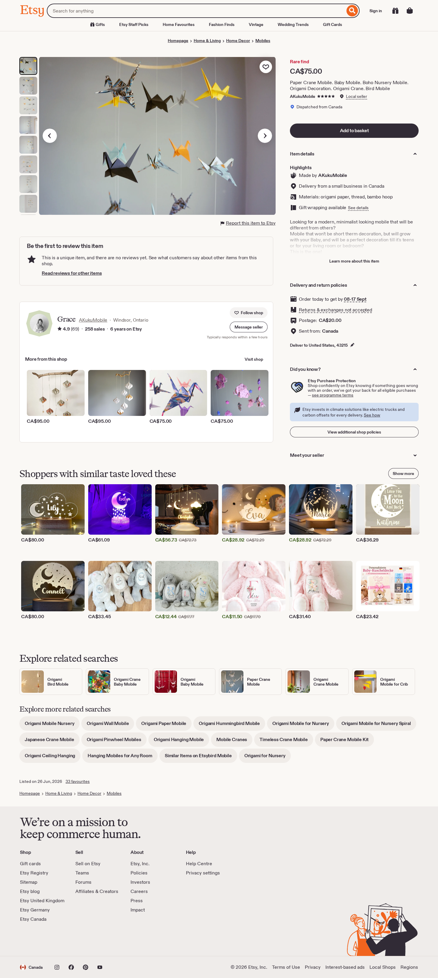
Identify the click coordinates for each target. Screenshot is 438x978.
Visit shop (254, 359)
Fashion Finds (221, 24)
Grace (66, 319)
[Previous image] (50, 136)
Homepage (178, 40)
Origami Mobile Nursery (52, 725)
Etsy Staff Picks (133, 24)
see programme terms (332, 395)
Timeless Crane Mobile (286, 741)
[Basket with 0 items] (410, 11)
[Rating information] (59, 329)
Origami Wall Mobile (110, 725)
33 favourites (78, 781)
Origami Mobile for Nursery (303, 725)
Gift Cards (332, 24)
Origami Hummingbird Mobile (232, 725)
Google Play (85, 939)
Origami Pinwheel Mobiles (117, 741)
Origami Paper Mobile (166, 725)
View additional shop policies (354, 432)
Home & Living (207, 40)
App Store (40, 939)
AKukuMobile (302, 96)
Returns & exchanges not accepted (335, 310)
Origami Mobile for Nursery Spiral (378, 725)
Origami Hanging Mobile (181, 741)
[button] (249, 327)
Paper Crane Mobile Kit (347, 741)
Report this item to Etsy (251, 223)
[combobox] (196, 11)
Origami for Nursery (267, 757)
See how (372, 415)
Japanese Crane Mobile (52, 741)
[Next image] (265, 136)
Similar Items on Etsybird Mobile (201, 757)
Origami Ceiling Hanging (52, 757)
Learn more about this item (354, 261)
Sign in (375, 10)
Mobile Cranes (234, 741)
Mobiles (262, 40)
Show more (403, 473)
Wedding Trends (293, 24)
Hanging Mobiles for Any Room (123, 757)
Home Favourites (179, 24)
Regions (409, 967)
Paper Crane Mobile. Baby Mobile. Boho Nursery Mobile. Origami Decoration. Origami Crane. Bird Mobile (349, 85)
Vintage (256, 24)
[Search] (352, 11)
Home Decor (238, 40)
